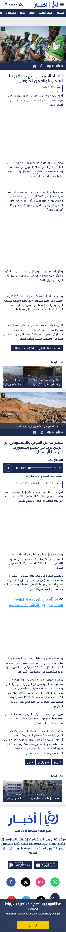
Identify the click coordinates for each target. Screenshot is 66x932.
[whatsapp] (55, 882)
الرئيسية (61, 12)
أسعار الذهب (45, 12)
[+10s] (59, 468)
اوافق (33, 925)
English (12, 4)
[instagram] (40, 882)
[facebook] (11, 882)
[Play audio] (8, 468)
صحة (22, 12)
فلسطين (11, 12)
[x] (25, 882)
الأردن (32, 12)
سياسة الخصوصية (15, 913)
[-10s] (54, 468)
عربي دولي (56, 90)
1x (17, 467)
